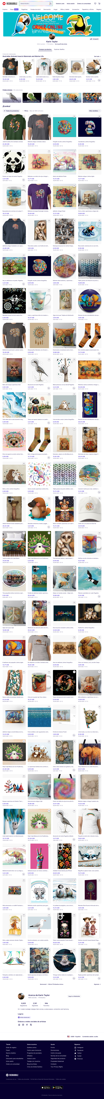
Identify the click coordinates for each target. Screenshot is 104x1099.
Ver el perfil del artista (61, 44)
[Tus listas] (95, 4)
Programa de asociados (34, 1053)
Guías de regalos (11, 1047)
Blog (7, 1056)
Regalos (99, 9)
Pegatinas (24, 9)
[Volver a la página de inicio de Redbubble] (10, 3)
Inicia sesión (9, 1061)
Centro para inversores (34, 1050)
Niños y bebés (64, 9)
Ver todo (96, 56)
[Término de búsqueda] (50, 3)
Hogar (55, 9)
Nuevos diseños (11, 1053)
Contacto (53, 1064)
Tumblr (79, 1056)
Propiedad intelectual (57, 1061)
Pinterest (80, 1059)
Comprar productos (45, 49)
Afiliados (29, 1056)
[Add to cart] (99, 80)
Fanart (8, 1050)
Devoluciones (55, 1050)
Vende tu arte (31, 1058)
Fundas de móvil (36, 9)
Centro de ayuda (56, 1053)
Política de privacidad (23, 1079)
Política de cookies (61, 1079)
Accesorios (75, 9)
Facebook (80, 1050)
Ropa (14, 9)
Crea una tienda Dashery (34, 1067)
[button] (12, 98)
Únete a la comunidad (13, 1064)
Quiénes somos (31, 1047)
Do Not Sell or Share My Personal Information (42, 1079)
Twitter (79, 1053)
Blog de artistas (32, 1064)
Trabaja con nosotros (33, 1061)
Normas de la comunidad (58, 1056)
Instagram (80, 1047)
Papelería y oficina (88, 9)
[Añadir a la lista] (16, 60)
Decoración (47, 9)
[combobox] (36, 3)
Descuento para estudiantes (14, 1058)
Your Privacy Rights (57, 1067)
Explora (5, 9)
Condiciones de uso (11, 1079)
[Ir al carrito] (99, 4)
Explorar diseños (59, 49)
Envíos (53, 1047)
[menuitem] (5, 9)
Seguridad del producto (58, 1058)
